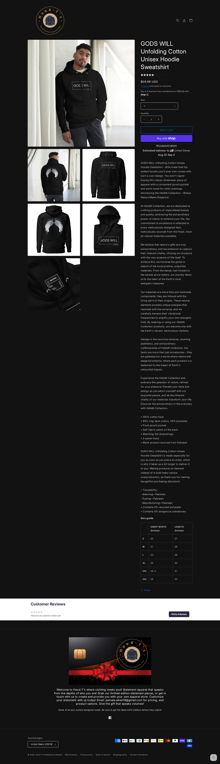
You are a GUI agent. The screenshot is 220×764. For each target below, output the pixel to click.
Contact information (139, 755)
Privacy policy (86, 755)
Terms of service (103, 755)
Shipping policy (120, 755)
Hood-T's (40, 755)
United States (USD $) (41, 744)
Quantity (145, 113)
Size (143, 100)
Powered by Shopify (53, 755)
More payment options (166, 145)
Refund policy (71, 755)
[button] (177, 20)
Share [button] (147, 590)
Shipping (145, 86)
